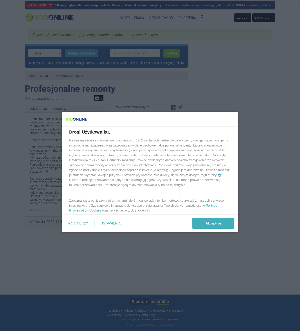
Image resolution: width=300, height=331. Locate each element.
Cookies (95, 210)
